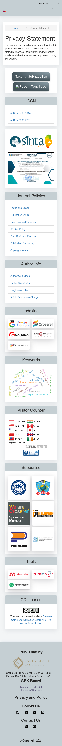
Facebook (18, 712)
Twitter (35, 712)
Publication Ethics (19, 215)
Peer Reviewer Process (23, 236)
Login (56, 3)
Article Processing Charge (24, 297)
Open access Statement (23, 222)
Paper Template (33, 86)
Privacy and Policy (31, 697)
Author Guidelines (20, 276)
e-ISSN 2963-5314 (20, 113)
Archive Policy (17, 229)
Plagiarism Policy (19, 290)
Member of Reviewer (31, 690)
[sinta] (31, 141)
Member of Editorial (31, 687)
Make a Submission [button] (31, 76)
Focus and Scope (19, 207)
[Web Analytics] (31, 452)
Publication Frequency (22, 243)
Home (16, 28)
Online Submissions (21, 283)
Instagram (26, 712)
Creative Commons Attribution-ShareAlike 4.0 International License (31, 619)
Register (43, 3)
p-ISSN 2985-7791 (20, 120)
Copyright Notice (19, 250)
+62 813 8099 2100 (26, 726)
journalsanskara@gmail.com (35, 726)
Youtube (43, 712)
